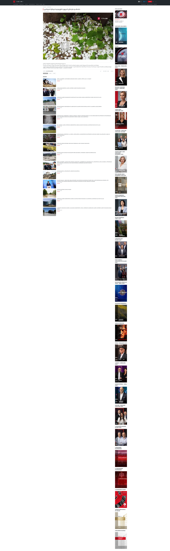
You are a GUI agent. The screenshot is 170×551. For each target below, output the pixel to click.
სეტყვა (54, 73)
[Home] (14, 1)
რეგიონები (45, 73)
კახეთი (50, 73)
